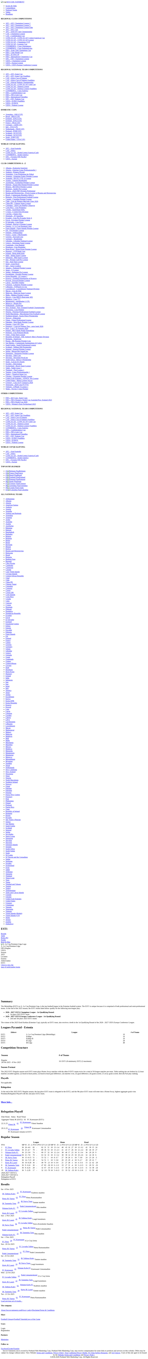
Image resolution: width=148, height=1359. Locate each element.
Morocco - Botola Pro (14, 303)
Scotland (9, 828)
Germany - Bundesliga (14, 239)
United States (10, 901)
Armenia (9, 518)
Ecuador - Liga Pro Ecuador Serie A (19, 218)
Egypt (8, 618)
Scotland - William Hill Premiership (18, 347)
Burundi (9, 561)
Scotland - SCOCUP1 (14, 133)
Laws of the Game (33, 1319)
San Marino (10, 824)
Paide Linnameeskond (13, 1155)
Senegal (8, 830)
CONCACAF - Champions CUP (18, 42)
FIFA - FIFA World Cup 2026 (16, 402)
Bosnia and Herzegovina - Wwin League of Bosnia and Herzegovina (31, 193)
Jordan (8, 695)
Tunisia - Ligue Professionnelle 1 (18, 372)
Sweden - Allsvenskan (14, 364)
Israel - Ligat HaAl (12, 264)
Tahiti (8, 870)
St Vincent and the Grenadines (17, 857)
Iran (7, 682)
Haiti (7, 668)
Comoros (9, 588)
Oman (8, 786)
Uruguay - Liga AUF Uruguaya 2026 (19, 383)
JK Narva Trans (11, 1158)
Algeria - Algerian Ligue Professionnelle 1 (21, 170)
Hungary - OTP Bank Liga (15, 251)
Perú (7, 799)
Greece (8, 653)
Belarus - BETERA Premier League (19, 187)
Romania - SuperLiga (13, 339)
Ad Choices (116, 1353)
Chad (7, 578)
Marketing (4, 1339)
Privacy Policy (58, 1353)
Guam (8, 657)
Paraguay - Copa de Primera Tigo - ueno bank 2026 (24, 326)
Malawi (8, 732)
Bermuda (9, 545)
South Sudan (10, 851)
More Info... (6, 1102)
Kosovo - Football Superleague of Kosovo (21, 278)
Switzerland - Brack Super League (18, 366)
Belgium (9, 538)
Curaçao (9, 603)
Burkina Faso (10, 559)
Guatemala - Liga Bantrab (15, 245)
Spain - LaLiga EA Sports (15, 362)
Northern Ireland (12, 782)
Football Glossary (7, 1319)
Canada (8, 570)
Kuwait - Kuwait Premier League (18, 280)
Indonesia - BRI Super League (17, 258)
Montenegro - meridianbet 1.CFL (18, 301)
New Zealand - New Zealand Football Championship (25, 308)
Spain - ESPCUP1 (12, 137)
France (8, 640)
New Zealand (10, 772)
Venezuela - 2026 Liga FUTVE (17, 385)
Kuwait (8, 707)
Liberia (8, 718)
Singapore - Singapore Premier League (20, 353)
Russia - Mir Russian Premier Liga (18, 341)
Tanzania (9, 874)
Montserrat (9, 755)
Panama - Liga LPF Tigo (15, 324)
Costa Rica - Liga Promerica (16, 208)
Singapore (9, 838)
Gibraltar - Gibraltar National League (19, 241)
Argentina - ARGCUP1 (14, 114)
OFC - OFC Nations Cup (15, 99)
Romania (9, 813)
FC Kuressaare (25, 1122)
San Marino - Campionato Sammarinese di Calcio (24, 343)
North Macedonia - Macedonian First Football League (25, 314)
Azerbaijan (10, 526)
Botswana (9, 553)
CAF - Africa (10, 151)
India (7, 678)
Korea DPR (10, 701)
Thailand (9, 876)
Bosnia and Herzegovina (15, 551)
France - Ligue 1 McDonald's (16, 235)
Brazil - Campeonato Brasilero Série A (20, 195)
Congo (8, 590)
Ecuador (9, 615)
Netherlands (10, 768)
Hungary (9, 674)
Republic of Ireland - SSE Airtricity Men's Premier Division (27, 337)
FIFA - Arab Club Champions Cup (18, 50)
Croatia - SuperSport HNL (15, 210)
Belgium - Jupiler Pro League (16, 189)
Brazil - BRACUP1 (13, 116)
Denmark (9, 607)
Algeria (8, 503)
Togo (7, 880)
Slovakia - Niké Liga (13, 356)
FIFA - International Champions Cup (19, 57)
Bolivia (8, 549)
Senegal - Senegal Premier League (18, 349)
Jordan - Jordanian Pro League (17, 272)
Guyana (8, 665)
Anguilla (9, 511)
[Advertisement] (70, 982)
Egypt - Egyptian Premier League (18, 220)
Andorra (9, 507)
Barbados (9, 534)
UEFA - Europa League (14, 63)
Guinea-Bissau (11, 663)
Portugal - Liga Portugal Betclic (17, 333)
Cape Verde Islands (13, 572)
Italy (7, 688)
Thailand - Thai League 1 (15, 370)
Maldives (9, 736)
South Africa (10, 849)
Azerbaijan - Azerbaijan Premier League (20, 183)
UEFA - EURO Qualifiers (15, 101)
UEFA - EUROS (12, 103)
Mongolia (9, 751)
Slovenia (9, 843)
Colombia (9, 586)
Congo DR (10, 593)
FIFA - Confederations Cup (16, 93)
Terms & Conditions (47, 1310)
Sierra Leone (10, 836)
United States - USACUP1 (15, 139)
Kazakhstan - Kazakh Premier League (19, 274)
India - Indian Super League (16, 255)
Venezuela (9, 909)
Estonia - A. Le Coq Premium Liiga (19, 226)
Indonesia (9, 680)
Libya (8, 720)
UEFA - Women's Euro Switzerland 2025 (21, 404)
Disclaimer (36, 1310)
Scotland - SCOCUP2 (14, 135)
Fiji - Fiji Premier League (15, 230)
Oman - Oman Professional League (18, 320)
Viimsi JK (11, 1124)
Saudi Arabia (10, 826)
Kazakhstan (10, 697)
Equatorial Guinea (12, 624)
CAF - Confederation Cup (15, 36)
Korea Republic (11, 703)
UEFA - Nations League (14, 105)
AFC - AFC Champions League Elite (19, 27)
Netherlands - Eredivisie (14, 306)
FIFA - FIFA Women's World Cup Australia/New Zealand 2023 (29, 400)
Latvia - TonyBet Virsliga (15, 283)
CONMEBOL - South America (17, 155)
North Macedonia (12, 780)
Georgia (8, 645)
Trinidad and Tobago (13, 884)
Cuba (7, 601)
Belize (8, 540)
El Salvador (10, 620)
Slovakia (9, 840)
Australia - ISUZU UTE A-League (18, 178)
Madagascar (10, 730)
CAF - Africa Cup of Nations (16, 78)
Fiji (7, 636)
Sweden (8, 863)
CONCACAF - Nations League (17, 87)
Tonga (8, 882)
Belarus (8, 536)
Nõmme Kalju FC (11, 1152)
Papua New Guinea (13, 795)
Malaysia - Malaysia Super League (18, 293)
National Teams (11, 10)
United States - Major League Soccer (19, 381)
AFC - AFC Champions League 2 (18, 23)
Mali (7, 738)
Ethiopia (9, 632)
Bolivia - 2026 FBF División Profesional (20, 191)
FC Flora (8, 1147)
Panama (8, 793)
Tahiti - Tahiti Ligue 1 (14, 368)
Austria (8, 524)
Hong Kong (10, 672)
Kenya (8, 699)
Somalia (8, 847)
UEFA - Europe (11, 159)
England (9, 622)
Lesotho (8, 715)
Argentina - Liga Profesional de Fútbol (20, 174)
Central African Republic (15, 576)
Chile (7, 580)
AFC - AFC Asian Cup (14, 74)
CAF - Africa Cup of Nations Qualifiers (20, 80)
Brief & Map (5, 942)
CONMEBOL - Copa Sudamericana (19, 48)
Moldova (9, 749)
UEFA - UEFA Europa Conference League (21, 65)
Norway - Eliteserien (13, 318)
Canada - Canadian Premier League (19, 199)
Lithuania (9, 724)
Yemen (8, 920)
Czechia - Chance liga (14, 214)
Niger (8, 776)
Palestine (9, 790)
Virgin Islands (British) (14, 913)
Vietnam (9, 911)
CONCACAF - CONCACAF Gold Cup (21, 84)
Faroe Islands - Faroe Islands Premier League (22, 228)
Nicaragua (9, 774)
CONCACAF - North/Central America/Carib (22, 153)
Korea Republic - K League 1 (16, 276)
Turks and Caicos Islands (15, 893)
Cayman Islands (11, 574)
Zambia (8, 922)
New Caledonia (11, 770)
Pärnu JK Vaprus (11, 1160)
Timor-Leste (10, 878)
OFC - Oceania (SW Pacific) (16, 157)
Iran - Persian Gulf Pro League (17, 260)
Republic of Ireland (13, 811)
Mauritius (9, 745)
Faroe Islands (10, 634)
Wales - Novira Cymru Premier (17, 389)
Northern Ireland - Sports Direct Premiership (22, 316)
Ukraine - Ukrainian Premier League (19, 376)
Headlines (9, 14)
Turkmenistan (10, 890)
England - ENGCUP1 (14, 119)
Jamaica (8, 690)
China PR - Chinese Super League (18, 203)
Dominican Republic (13, 613)
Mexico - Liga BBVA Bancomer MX (19, 297)
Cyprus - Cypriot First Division (17, 212)
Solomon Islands (12, 845)
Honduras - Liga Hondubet (15, 247)
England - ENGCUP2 (14, 121)
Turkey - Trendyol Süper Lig (16, 374)
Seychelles (9, 834)
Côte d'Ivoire (10, 563)
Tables (8, 12)
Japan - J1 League (12, 270)
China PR (9, 582)
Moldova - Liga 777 (13, 299)
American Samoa (12, 505)
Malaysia (9, 734)
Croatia (8, 599)
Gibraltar (9, 651)
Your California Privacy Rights (76, 1353)
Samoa (8, 822)
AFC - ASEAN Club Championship (19, 32)
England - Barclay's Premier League (19, 224)
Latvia (8, 711)
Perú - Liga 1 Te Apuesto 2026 (17, 328)
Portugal (9, 805)
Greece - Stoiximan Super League (18, 243)
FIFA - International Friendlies (17, 97)
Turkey (8, 888)
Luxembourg (10, 726)
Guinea (8, 661)
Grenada (9, 655)
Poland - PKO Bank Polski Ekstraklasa (20, 331)
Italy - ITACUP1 (12, 127)
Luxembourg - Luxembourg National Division (22, 289)
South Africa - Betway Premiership (18, 360)
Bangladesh (10, 532)
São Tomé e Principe (13, 820)
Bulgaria (9, 557)
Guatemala (9, 659)
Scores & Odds (11, 6)
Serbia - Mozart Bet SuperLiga (17, 351)
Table (3, 936)
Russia (8, 815)
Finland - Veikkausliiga (14, 233)
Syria (7, 868)
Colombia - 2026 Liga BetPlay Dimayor (20, 205)
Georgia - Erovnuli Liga (14, 237)
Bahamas (9, 528)
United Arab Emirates (13, 899)
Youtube (16, 1349)
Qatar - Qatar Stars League (15, 335)
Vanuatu (9, 907)
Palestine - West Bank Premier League (20, 322)
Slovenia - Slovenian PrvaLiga (17, 358)
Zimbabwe (9, 924)
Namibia (9, 763)
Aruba (8, 520)
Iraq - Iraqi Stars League (14, 262)
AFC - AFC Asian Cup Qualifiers (18, 76)
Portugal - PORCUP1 (14, 131)
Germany (9, 647)
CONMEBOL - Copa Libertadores (18, 46)
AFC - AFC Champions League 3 (18, 25)
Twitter (10, 1349)
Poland (8, 803)
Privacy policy (26, 1310)
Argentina (9, 515)
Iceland (8, 676)
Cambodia (9, 565)
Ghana (8, 649)
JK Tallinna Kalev (11, 1170)
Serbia (8, 832)
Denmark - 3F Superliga (14, 216)
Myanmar (9, 761)
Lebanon (9, 713)
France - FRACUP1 (13, 123)
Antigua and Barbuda (13, 513)
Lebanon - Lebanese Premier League (19, 285)
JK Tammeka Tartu (12, 1165)
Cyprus (8, 605)
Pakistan (9, 788)
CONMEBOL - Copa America (17, 91)
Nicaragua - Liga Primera (15, 310)
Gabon (8, 643)
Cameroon (9, 568)
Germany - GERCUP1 (14, 125)
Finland (8, 638)
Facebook (4, 1349)
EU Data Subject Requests (98, 1353)
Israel (7, 686)
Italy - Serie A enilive (13, 266)
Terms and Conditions (44, 1353)
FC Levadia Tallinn (12, 1150)
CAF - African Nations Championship (19, 82)
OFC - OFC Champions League (17, 59)
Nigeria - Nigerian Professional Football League (23, 312)
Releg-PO (4, 938)
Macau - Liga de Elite (13, 291)
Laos (7, 709)
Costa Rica (10, 597)
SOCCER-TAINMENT (15, 2)
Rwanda (9, 818)
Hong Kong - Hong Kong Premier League (21, 249)
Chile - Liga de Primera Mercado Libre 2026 (22, 201)
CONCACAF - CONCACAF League (20, 40)
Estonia (8, 628)
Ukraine (8, 897)
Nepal (8, 765)
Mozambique (10, 759)
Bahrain (8, 530)
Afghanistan (10, 499)
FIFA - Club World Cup (14, 52)
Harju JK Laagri (11, 1163)
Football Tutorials (20, 1319)
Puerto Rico (10, 807)
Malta (8, 740)
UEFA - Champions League (16, 61)
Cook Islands (10, 595)
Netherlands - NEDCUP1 (15, 129)
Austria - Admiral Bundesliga (16, 180)
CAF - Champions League (15, 34)
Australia (9, 522)
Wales (8, 918)
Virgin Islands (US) (13, 915)
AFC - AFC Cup (12, 30)
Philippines (10, 801)
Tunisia (8, 886)
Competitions (10, 8)
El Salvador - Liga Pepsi (14, 222)
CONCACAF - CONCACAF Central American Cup (25, 38)
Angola (8, 509)
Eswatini (9, 630)
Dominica (9, 611)
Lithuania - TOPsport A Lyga (16, 287)
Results (3, 934)
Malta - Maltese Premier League (17, 295)
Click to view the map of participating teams (10, 966)
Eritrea (8, 626)
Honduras (9, 670)
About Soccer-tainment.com (11, 1310)
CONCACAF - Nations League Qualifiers (21, 89)
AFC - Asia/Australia (13, 148)
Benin (8, 543)
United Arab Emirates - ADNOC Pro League (22, 378)
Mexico (8, 747)
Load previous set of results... (11, 1301)
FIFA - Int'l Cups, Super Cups (16, 398)
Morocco (9, 757)
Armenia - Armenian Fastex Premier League (22, 176)
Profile (3, 940)
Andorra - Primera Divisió (15, 172)
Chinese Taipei (11, 584)
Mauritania (9, 743)
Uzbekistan (10, 905)
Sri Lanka (9, 855)
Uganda (8, 895)
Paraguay (9, 797)
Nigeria (8, 778)
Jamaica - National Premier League (18, 268)
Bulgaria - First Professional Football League (22, 197)
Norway (9, 784)
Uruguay (9, 903)
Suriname (9, 861)
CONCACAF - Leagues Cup (16, 44)
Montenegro (10, 753)
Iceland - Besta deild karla (15, 253)
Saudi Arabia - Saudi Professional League (21, 345)
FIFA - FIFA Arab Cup (14, 95)
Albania (8, 501)
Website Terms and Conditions (69, 1355)
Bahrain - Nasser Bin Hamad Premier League (22, 185)
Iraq (7, 684)
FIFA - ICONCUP (12, 55)
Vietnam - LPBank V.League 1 (17, 387)
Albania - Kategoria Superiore (17, 168)
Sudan (8, 859)
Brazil (8, 555)
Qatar (8, 809)
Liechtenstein (10, 722)
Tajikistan (9, 872)
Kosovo (8, 705)
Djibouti (9, 609)
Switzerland (10, 865)
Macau (8, 728)
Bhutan (8, 547)
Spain (8, 853)
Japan (8, 693)
